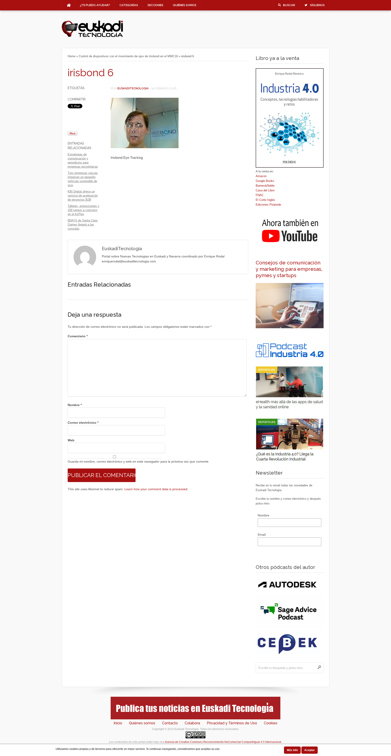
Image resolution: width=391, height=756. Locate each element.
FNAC (260, 195)
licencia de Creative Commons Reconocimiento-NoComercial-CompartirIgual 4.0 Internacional (223, 742)
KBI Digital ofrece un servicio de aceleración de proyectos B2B (83, 195)
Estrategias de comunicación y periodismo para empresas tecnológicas (83, 160)
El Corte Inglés (265, 200)
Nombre (75, 405)
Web (71, 440)
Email (262, 534)
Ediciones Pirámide (268, 204)
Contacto (170, 723)
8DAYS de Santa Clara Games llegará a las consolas (83, 224)
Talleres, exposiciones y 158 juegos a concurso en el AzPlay (83, 210)
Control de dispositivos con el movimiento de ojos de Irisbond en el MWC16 (128, 56)
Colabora (192, 723)
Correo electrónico (83, 422)
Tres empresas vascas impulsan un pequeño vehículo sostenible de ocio (83, 179)
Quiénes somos (184, 5)
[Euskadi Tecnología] (92, 36)
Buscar (289, 5)
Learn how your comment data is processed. (156, 489)
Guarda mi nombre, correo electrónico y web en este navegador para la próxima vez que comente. (138, 461)
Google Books (265, 181)
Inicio (118, 723)
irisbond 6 (91, 73)
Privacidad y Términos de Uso (232, 723)
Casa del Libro (265, 190)
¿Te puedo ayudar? (95, 5)
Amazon (261, 176)
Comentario (78, 336)
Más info (292, 750)
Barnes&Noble (265, 185)
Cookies (270, 723)
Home (71, 56)
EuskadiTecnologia (133, 88)
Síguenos (317, 5)
